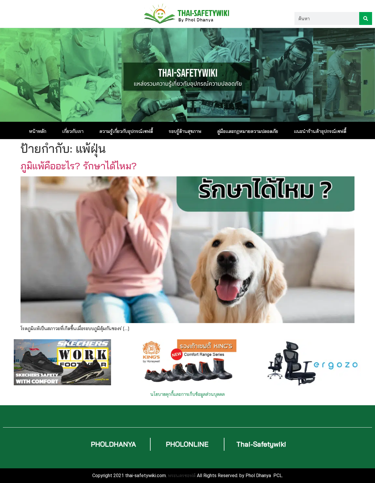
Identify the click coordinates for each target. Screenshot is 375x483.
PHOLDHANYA (113, 444)
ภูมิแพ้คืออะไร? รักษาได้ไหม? (79, 166)
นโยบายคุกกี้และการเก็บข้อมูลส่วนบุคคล (187, 394)
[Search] (365, 18)
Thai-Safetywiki (261, 444)
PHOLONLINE (187, 444)
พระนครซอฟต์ (182, 475)
